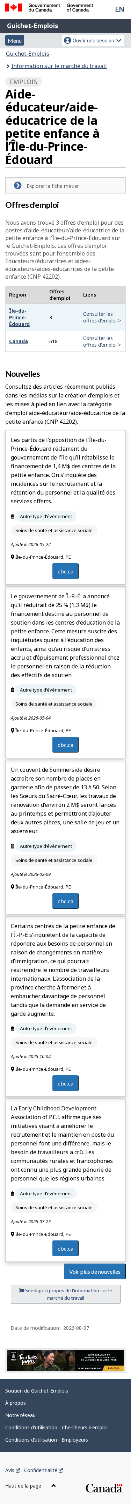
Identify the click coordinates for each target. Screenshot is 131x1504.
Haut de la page (24, 1485)
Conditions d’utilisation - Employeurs (46, 1439)
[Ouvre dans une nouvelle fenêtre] (65, 1360)
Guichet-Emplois (32, 25)
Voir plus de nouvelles (95, 1271)
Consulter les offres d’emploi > (102, 317)
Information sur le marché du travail (59, 66)
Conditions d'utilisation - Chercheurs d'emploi (56, 1427)
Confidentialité (43, 1470)
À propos (15, 1403)
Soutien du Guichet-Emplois (36, 1390)
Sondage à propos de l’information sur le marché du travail (68, 1294)
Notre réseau (20, 1415)
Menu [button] (15, 40)
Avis (12, 1470)
